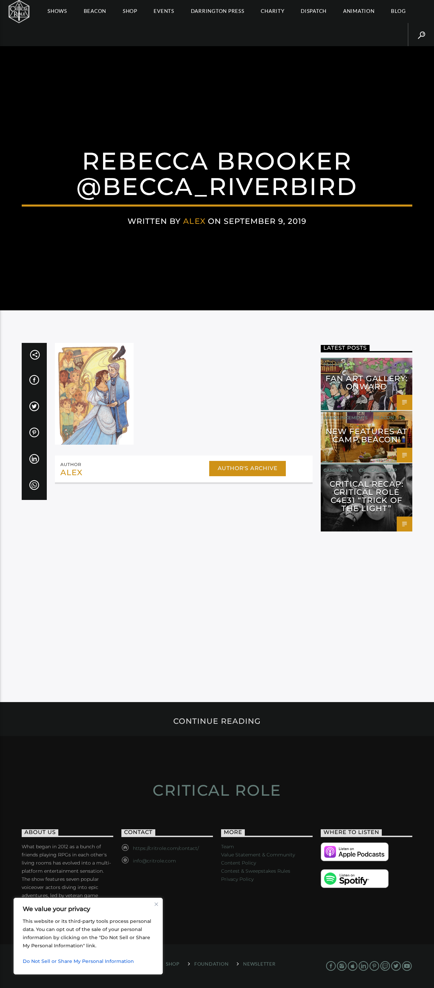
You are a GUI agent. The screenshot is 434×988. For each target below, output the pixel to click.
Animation (359, 11)
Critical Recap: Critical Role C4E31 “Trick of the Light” (366, 496)
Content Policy (238, 863)
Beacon (95, 11)
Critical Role (217, 790)
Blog (398, 11)
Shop (130, 11)
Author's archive (248, 468)
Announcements (345, 417)
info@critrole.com (154, 861)
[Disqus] (184, 582)
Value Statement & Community (258, 855)
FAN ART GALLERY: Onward (367, 382)
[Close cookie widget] (156, 904)
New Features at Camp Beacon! (367, 435)
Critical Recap (378, 470)
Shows (57, 11)
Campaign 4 (338, 470)
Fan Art (333, 364)
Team (227, 847)
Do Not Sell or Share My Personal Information (78, 961)
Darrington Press (217, 11)
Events (164, 11)
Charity (272, 11)
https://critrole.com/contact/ (166, 848)
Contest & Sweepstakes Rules (255, 871)
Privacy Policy (237, 879)
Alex (194, 221)
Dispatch (314, 11)
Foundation (211, 964)
